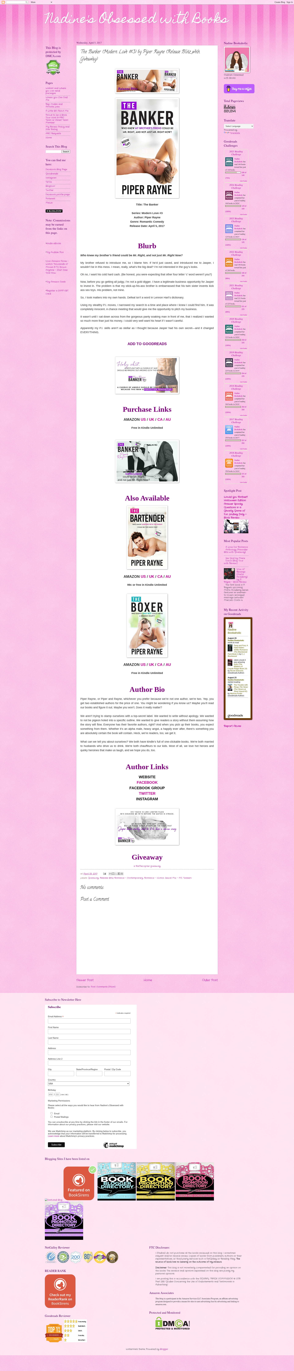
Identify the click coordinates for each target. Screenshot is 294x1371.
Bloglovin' (50, 186)
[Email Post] (104, 873)
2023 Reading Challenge (236, 220)
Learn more (53, 1136)
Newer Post (85, 980)
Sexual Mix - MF (173, 878)
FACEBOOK (147, 782)
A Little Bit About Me (57, 110)
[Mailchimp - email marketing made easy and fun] (113, 1148)
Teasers (187, 878)
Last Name (53, 1038)
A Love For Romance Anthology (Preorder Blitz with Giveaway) (236, 550)
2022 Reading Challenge (236, 253)
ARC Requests (53, 133)
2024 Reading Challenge (236, 186)
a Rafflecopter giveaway (147, 866)
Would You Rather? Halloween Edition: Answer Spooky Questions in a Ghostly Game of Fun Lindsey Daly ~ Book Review (236, 507)
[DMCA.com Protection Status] (172, 1329)
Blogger (164, 1349)
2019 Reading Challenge (236, 354)
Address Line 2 (55, 1059)
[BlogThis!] (113, 873)
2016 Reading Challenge (236, 454)
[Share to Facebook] (119, 873)
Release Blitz (106, 878)
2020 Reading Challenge (236, 320)
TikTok (49, 182)
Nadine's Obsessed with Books (137, 20)
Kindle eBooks (53, 243)
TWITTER (147, 793)
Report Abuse (232, 726)
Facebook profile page (58, 194)
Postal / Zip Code (112, 1069)
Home (148, 980)
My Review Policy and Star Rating (57, 128)
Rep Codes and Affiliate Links (54, 105)
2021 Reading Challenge (236, 287)
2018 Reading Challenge (236, 387)
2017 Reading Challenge (236, 421)
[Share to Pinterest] (121, 873)
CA (159, 419)
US (143, 419)
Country (52, 1080)
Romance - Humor (154, 878)
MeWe (49, 202)
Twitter (49, 190)
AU (168, 419)
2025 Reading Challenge (236, 153)
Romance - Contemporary (128, 878)
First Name (53, 1027)
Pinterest (50, 198)
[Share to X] (116, 873)
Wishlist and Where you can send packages (56, 91)
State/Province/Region (87, 1069)
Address (52, 1048)
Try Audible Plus (55, 252)
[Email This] (110, 873)
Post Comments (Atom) (103, 986)
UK (151, 419)
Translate (235, 133)
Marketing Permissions (59, 1100)
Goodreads (52, 173)
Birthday (52, 1090)
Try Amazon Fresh (56, 281)
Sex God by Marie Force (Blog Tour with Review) (234, 561)
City (50, 1069)
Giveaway (93, 878)
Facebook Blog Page (56, 169)
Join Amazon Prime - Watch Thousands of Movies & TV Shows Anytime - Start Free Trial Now (57, 267)
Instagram (51, 177)
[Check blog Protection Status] (53, 74)
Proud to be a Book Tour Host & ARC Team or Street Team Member (57, 119)
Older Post (210, 980)
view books (243, 181)
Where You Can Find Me (57, 99)
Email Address (56, 1016)
